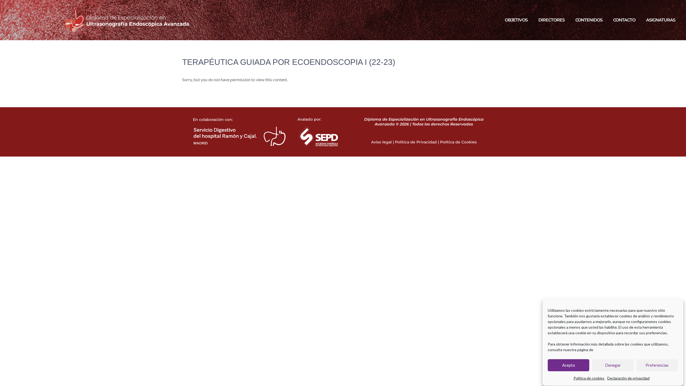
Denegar (613, 365)
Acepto (568, 365)
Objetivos (516, 20)
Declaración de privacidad (628, 378)
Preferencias (657, 365)
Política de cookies (589, 378)
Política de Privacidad (416, 142)
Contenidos (588, 20)
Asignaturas (660, 20)
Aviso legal (381, 142)
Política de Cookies (458, 142)
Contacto (624, 20)
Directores (551, 20)
